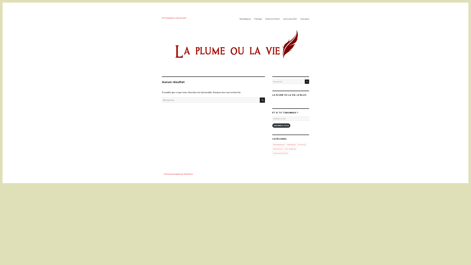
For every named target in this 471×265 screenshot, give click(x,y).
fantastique (245, 19)
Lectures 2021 (290, 19)
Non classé (290, 149)
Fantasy (258, 19)
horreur (302, 145)
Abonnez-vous (281, 125)
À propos (304, 19)
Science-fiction (272, 19)
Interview (277, 149)
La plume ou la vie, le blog (289, 95)
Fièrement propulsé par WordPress (178, 174)
